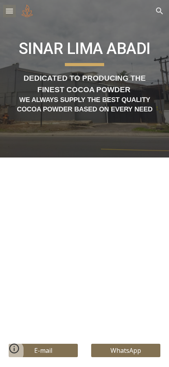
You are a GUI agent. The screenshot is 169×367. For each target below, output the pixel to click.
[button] (9, 11)
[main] (84, 78)
